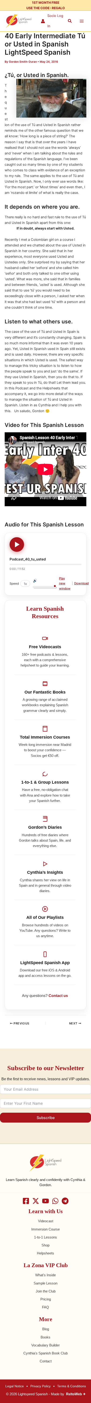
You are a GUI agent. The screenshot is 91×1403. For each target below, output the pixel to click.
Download (81, 583)
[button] (70, 21)
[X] (35, 1200)
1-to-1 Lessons (45, 1237)
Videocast (45, 1221)
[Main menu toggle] (81, 21)
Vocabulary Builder (45, 1345)
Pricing (45, 1299)
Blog (45, 1329)
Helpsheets (45, 1253)
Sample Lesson (45, 1283)
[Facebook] (25, 1200)
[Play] (17, 544)
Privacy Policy (40, 1386)
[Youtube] (45, 1200)
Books (45, 1337)
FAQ (45, 1307)
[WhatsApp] (55, 1200)
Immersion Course (45, 1229)
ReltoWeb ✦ (76, 1394)
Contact (46, 1361)
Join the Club (46, 1291)
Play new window (64, 583)
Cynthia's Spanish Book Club (45, 1353)
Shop (45, 1245)
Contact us (58, 996)
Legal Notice (14, 1386)
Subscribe (46, 1117)
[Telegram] (65, 1200)
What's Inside (45, 1275)
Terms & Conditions (71, 1386)
